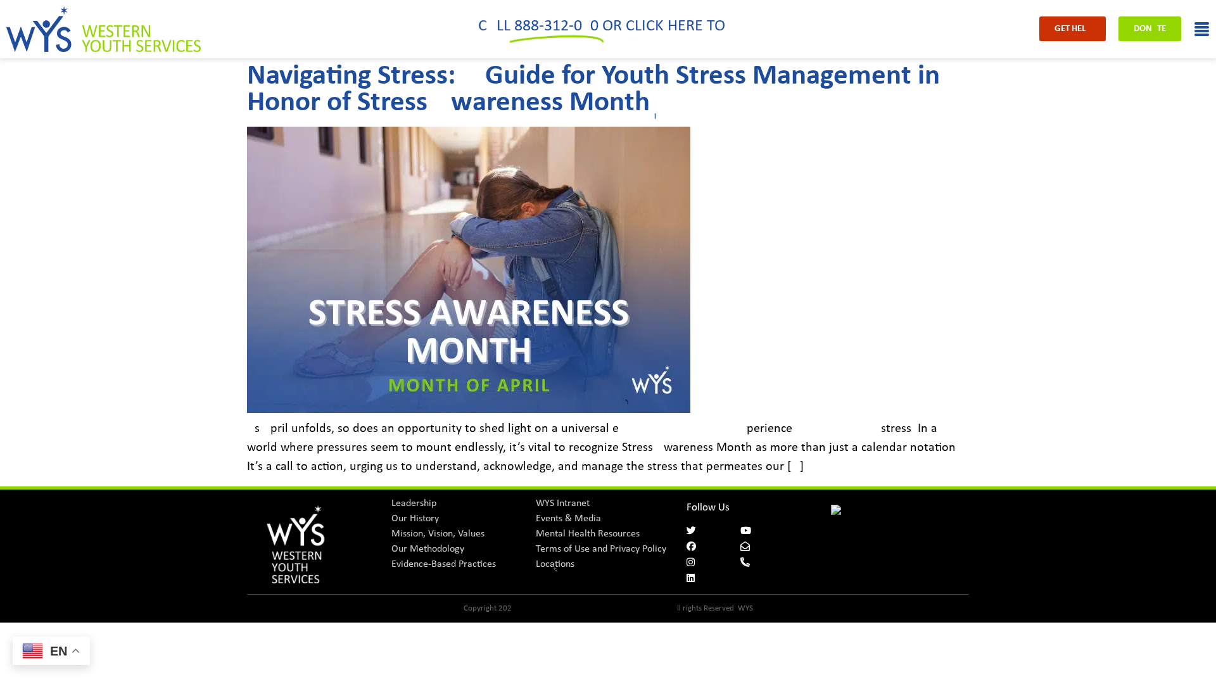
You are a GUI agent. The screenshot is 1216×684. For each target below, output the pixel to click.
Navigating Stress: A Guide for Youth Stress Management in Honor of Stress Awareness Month (593, 89)
